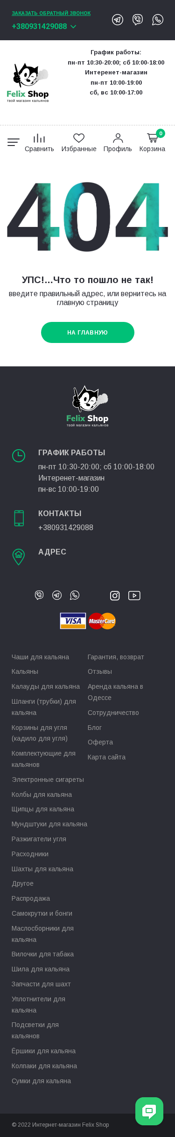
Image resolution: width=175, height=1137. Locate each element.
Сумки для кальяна (41, 1081)
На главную (87, 332)
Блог (95, 727)
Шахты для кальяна (42, 869)
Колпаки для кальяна (44, 1066)
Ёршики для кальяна (44, 1051)
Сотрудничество (113, 712)
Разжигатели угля (39, 839)
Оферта (100, 742)
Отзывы (100, 671)
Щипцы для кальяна (43, 809)
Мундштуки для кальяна (49, 824)
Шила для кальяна (41, 969)
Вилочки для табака (43, 954)
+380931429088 (39, 26)
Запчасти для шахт (41, 984)
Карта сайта (107, 757)
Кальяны (25, 671)
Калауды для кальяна (46, 686)
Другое (23, 883)
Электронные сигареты (48, 779)
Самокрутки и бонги (42, 913)
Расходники (30, 854)
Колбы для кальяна (42, 794)
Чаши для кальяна (40, 657)
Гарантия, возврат (116, 657)
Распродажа (31, 898)
